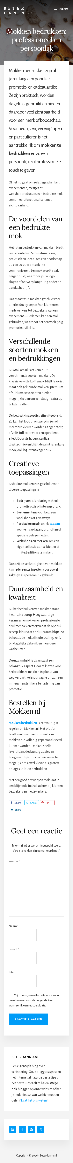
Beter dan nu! (19, 10)
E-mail (14, 949)
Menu (64, 8)
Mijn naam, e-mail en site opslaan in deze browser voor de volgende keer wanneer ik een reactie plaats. (34, 1000)
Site (11, 972)
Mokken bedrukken (23, 723)
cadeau (54, 524)
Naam (13, 926)
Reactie (14, 861)
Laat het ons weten (34, 1100)
